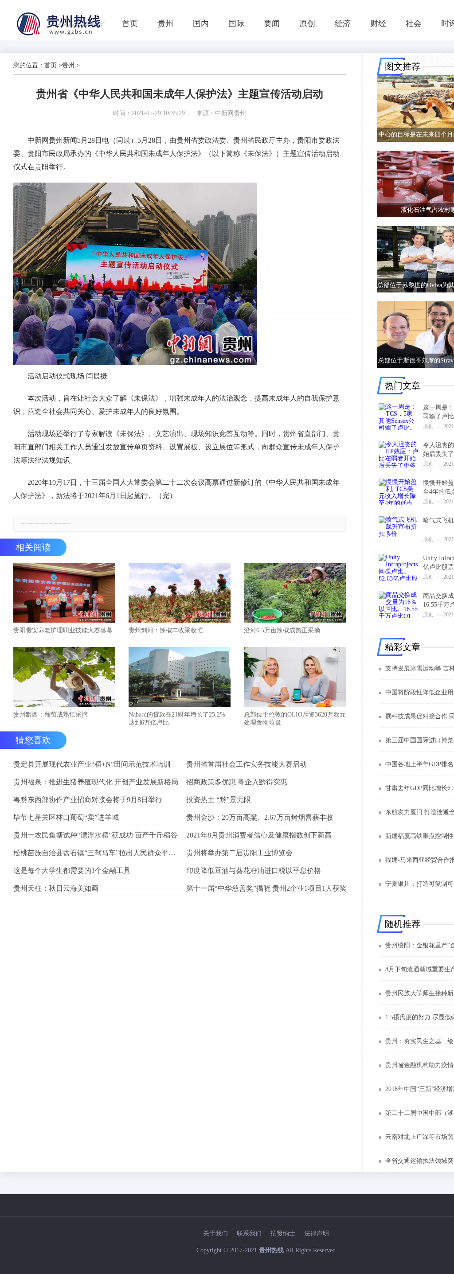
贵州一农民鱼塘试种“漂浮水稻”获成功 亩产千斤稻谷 (95, 835)
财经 (378, 23)
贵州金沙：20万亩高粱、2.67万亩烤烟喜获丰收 (259, 817)
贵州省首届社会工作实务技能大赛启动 (246, 764)
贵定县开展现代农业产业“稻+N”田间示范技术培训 (92, 764)
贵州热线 (271, 1250)
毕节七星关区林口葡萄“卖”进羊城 (66, 817)
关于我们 (215, 1233)
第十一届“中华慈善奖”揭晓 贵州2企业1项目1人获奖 (266, 888)
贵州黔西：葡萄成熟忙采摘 (50, 714)
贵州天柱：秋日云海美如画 (55, 888)
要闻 (272, 23)
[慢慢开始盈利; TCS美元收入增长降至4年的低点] (399, 492)
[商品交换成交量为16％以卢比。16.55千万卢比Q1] (399, 605)
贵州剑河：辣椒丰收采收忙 (166, 630)
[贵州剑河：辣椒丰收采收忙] (180, 593)
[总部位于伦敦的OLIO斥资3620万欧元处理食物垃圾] (295, 678)
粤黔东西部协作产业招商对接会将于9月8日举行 (87, 799)
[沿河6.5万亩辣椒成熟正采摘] (295, 593)
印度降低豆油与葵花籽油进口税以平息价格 (253, 870)
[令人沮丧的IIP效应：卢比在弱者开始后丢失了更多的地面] (399, 454)
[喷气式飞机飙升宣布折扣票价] (399, 529)
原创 (307, 23)
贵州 (165, 23)
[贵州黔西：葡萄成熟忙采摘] (64, 678)
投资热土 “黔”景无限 (218, 799)
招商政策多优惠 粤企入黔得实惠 (236, 782)
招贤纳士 (282, 1233)
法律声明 (316, 1233)
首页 (130, 23)
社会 (414, 23)
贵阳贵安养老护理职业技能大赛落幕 (63, 630)
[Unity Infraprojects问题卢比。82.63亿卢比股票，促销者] (399, 567)
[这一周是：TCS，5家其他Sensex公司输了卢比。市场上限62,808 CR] (399, 416)
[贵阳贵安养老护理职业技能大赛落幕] (64, 593)
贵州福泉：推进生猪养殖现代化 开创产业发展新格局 (95, 782)
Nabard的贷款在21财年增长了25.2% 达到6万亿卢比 (177, 718)
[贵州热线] (63, 35)
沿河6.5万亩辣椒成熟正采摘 (282, 630)
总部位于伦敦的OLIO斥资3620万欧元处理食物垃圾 (295, 718)
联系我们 (249, 1233)
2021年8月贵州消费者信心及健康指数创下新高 (259, 835)
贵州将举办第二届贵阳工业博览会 (239, 853)
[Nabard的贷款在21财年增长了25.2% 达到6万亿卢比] (180, 678)
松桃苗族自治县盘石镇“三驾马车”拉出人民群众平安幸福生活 (96, 853)
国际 (236, 23)
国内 (201, 23)
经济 (343, 23)
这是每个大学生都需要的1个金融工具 (71, 870)
